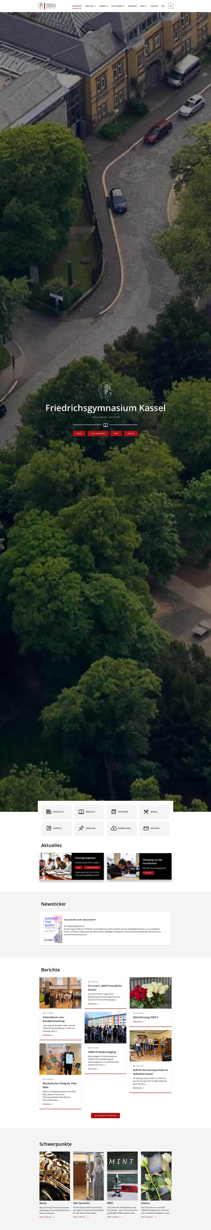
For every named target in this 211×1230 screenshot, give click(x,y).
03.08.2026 (140, 1013)
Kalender (132, 6)
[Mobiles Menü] (170, 6)
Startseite (77, 6)
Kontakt (154, 6)
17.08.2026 (49, 1013)
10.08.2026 (95, 982)
